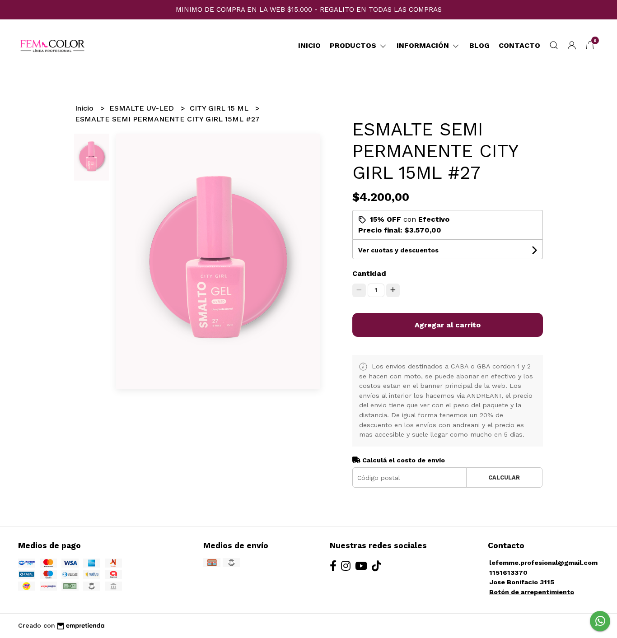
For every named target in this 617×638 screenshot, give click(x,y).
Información (424, 45)
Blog (479, 45)
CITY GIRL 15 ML (220, 108)
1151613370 (508, 572)
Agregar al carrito (448, 325)
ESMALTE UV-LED (142, 108)
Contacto (519, 45)
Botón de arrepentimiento (531, 592)
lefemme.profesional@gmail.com (543, 562)
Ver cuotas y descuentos (398, 250)
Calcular (504, 477)
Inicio (309, 45)
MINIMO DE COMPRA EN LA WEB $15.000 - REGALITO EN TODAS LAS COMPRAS (309, 9)
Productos (354, 45)
